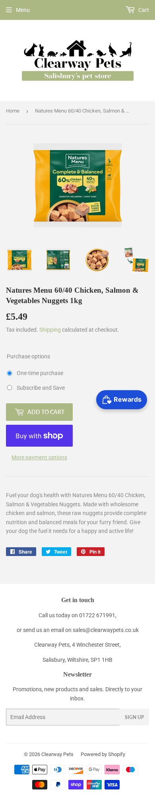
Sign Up (134, 717)
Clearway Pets (57, 754)
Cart (143, 10)
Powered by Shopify (103, 754)
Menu (23, 10)
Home (12, 111)
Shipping (50, 330)
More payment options (39, 457)
